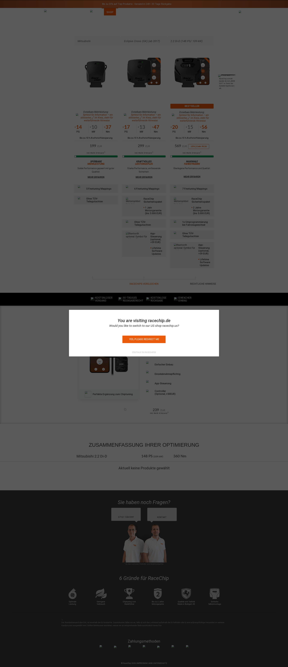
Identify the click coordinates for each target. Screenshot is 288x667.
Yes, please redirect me (144, 339)
